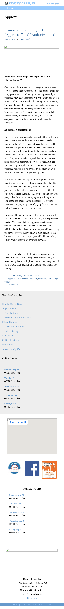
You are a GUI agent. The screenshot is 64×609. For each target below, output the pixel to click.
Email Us (32, 598)
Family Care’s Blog (12, 304)
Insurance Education (31, 275)
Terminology (52, 278)
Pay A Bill (7, 344)
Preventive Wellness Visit (18, 317)
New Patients (11, 313)
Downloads (8, 335)
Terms (7, 281)
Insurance (42, 278)
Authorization (22, 278)
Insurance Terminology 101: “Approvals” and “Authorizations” (30, 32)
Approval (11, 278)
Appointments (9, 308)
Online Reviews (10, 340)
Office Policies (9, 322)
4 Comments (13, 284)
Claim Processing (15, 275)
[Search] (59, 8)
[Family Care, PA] (31, 3)
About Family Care (12, 349)
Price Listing (11, 331)
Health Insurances (14, 326)
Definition (33, 278)
